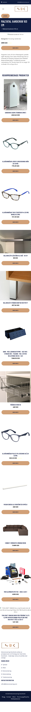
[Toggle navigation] (3, 9)
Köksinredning (6, 674)
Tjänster (4, 664)
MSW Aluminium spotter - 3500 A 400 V (15, 592)
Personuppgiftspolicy (23, 697)
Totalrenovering (7, 677)
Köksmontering (6, 671)
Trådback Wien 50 (15, 405)
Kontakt (8, 697)
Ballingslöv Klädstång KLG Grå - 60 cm (15, 256)
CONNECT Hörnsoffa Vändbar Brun (15, 543)
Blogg (3, 697)
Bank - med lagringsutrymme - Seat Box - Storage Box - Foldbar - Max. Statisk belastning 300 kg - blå (15, 354)
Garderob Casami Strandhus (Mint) (15, 113)
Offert (5, 16)
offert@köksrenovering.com (23, 2)
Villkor (14, 697)
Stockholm (5, 2)
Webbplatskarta (15, 699)
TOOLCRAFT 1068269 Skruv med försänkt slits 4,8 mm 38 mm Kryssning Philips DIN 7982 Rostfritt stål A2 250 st (15, 617)
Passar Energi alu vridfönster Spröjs (15, 504)
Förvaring (11, 39)
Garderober (17, 39)
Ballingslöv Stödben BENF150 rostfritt (15, 303)
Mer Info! (15, 48)
